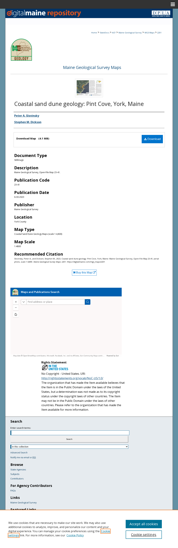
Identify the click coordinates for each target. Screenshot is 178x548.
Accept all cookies (144, 524)
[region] (89, 529)
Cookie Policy (75, 535)
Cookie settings (143, 534)
